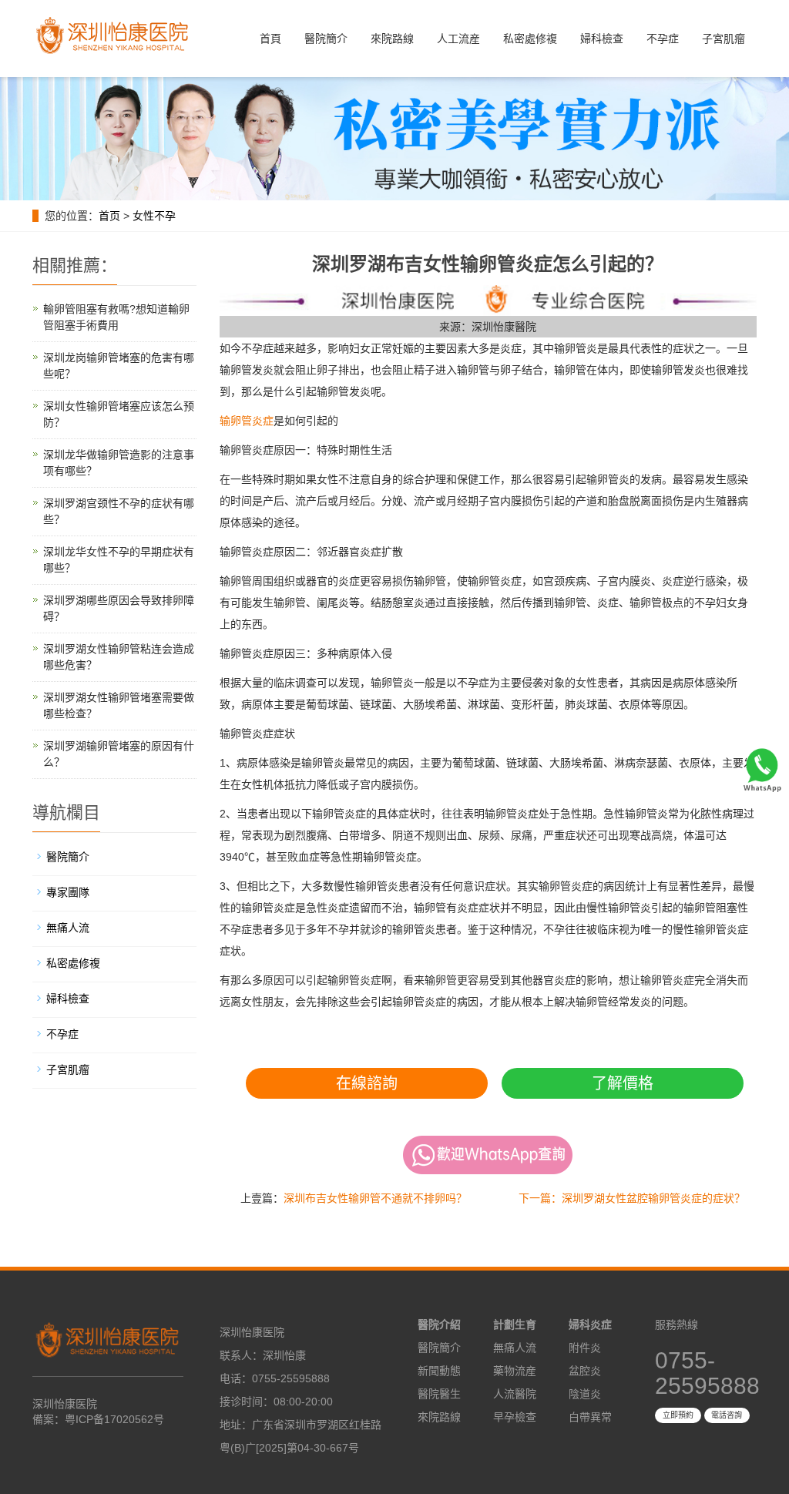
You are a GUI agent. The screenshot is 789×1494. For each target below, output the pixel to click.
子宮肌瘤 (723, 38)
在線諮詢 (367, 1083)
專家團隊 (67, 892)
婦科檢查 (601, 38)
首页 (109, 216)
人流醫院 (514, 1394)
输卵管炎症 (247, 421)
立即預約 (678, 1415)
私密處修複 (530, 38)
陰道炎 (585, 1394)
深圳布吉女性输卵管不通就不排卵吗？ (375, 1198)
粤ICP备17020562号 (114, 1419)
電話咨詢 (726, 1415)
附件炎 (585, 1347)
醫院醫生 (439, 1394)
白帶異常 (590, 1417)
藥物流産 (514, 1371)
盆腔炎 (585, 1371)
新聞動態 (439, 1371)
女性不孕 (154, 216)
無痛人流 (67, 928)
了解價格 (622, 1083)
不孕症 (662, 38)
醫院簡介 (325, 38)
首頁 (270, 38)
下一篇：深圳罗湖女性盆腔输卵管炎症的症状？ (632, 1198)
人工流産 (458, 38)
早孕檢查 (514, 1417)
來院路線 (392, 38)
